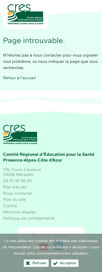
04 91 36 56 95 (17, 180)
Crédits (10, 205)
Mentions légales (19, 211)
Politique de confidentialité (29, 218)
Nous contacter (17, 193)
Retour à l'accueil (19, 77)
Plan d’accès (15, 186)
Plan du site (14, 199)
